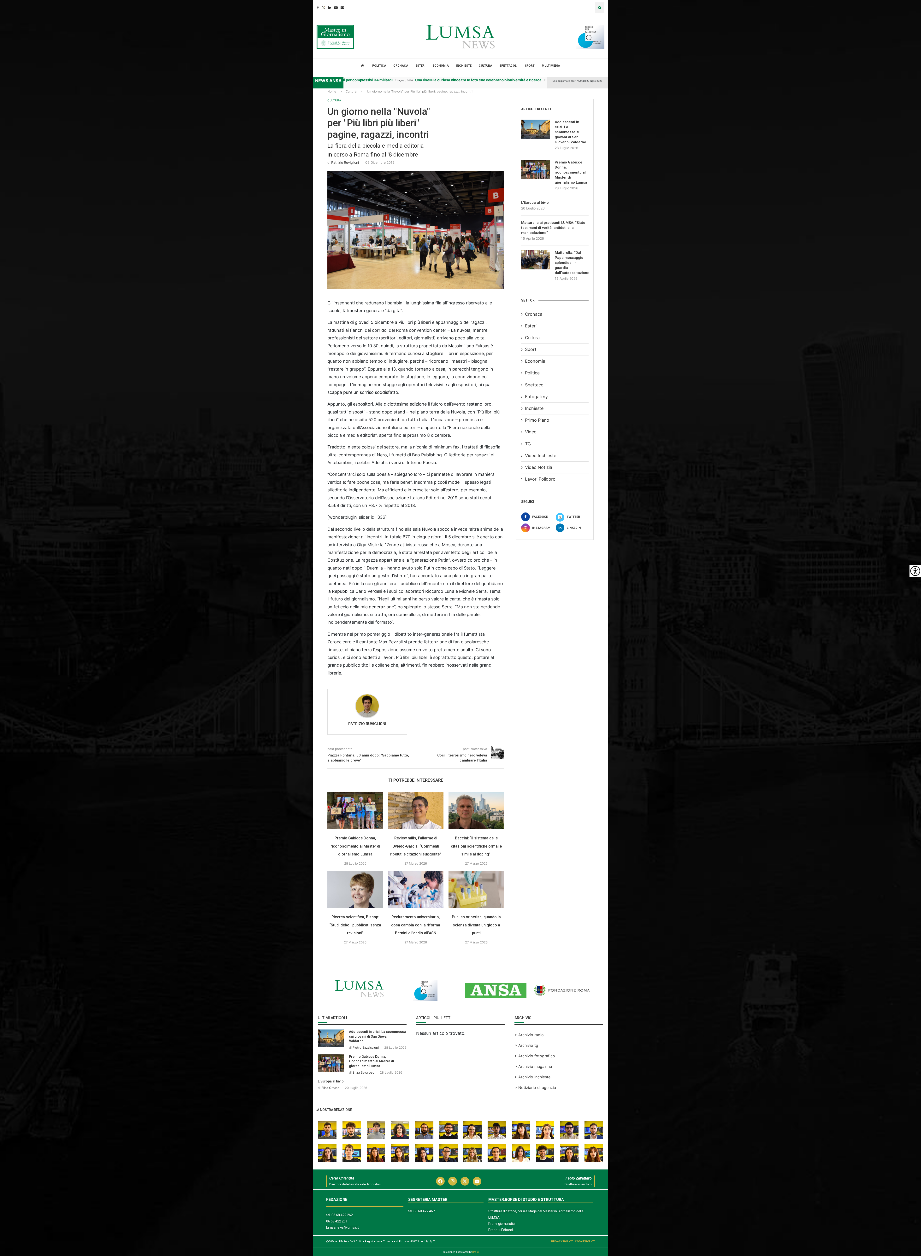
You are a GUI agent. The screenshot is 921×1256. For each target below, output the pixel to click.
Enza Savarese (363, 1072)
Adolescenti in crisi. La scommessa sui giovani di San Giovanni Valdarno (570, 132)
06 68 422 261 (337, 1221)
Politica (379, 65)
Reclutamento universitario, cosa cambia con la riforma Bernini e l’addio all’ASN (415, 925)
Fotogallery (536, 396)
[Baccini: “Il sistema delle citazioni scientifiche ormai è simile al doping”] (476, 810)
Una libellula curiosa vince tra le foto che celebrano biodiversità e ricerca (440, 80)
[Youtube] (336, 8)
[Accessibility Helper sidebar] (915, 571)
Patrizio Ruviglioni (345, 162)
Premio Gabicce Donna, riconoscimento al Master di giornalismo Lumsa (355, 846)
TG (528, 443)
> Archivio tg (526, 1045)
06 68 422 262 (342, 1215)
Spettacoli (508, 65)
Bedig (475, 1252)
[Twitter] (323, 8)
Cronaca (400, 65)
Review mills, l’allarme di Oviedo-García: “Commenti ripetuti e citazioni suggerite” (415, 846)
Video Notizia (538, 467)
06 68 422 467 (424, 1211)
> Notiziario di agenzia (535, 1087)
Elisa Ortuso (330, 1088)
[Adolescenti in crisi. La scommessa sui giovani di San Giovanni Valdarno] (535, 129)
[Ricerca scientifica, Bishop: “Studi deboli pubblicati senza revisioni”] (355, 889)
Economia (441, 65)
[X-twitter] (464, 1181)
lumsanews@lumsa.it (342, 1227)
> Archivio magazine (533, 1066)
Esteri (420, 65)
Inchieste (464, 65)
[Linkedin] (329, 8)
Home (331, 91)
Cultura (485, 65)
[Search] (599, 7)
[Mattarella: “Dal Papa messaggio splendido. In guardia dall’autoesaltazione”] (535, 259)
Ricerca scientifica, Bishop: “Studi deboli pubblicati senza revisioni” (355, 925)
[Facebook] (318, 8)
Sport (530, 65)
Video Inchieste (540, 455)
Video (531, 431)
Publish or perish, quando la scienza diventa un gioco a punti (476, 925)
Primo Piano (537, 420)
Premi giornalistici (501, 1224)
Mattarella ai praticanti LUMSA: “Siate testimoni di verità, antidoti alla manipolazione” (553, 228)
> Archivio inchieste (532, 1077)
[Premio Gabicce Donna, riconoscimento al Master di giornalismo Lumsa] (355, 810)
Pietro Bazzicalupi (366, 1047)
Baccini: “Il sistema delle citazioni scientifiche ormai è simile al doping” (476, 846)
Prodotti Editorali (501, 1230)
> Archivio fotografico (534, 1055)
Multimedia (551, 65)
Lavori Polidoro (540, 479)
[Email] (342, 8)
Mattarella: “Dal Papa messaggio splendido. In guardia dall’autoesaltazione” (572, 262)
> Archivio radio (529, 1034)
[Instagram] (452, 1181)
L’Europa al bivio (535, 202)
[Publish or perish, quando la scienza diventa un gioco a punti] (476, 889)
